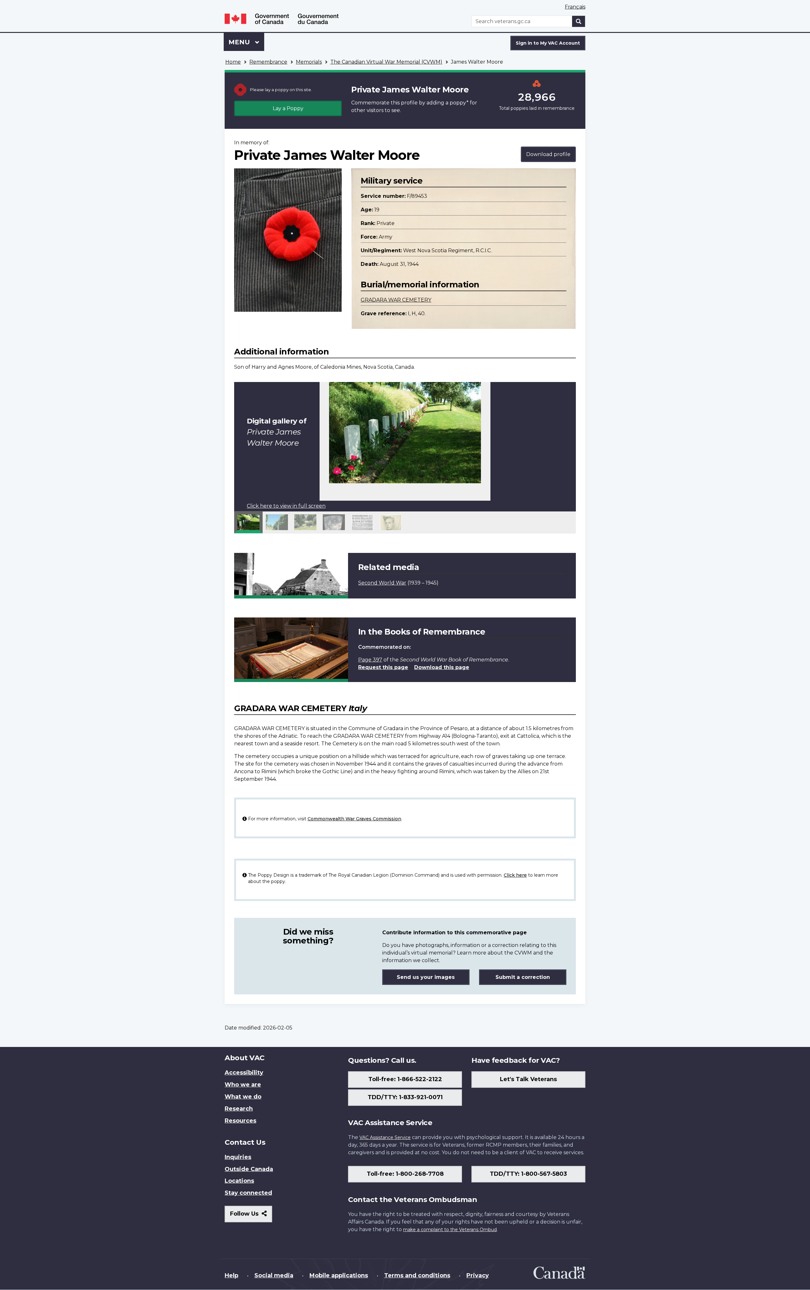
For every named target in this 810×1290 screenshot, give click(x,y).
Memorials (309, 62)
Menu (240, 42)
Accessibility (244, 1072)
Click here (515, 875)
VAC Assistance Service (385, 1137)
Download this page (441, 667)
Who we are (243, 1084)
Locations (239, 1180)
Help (231, 1275)
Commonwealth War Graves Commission (354, 819)
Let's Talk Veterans (528, 1079)
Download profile (548, 154)
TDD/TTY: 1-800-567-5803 (528, 1173)
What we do (243, 1096)
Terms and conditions (417, 1275)
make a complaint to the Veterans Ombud (450, 1229)
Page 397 (370, 660)
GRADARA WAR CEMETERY (396, 300)
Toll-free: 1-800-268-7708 (405, 1173)
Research (239, 1108)
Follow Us (251, 1216)
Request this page (383, 667)
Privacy (477, 1275)
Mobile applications (338, 1275)
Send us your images (426, 977)
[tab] (248, 522)
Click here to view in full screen (286, 506)
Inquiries (238, 1157)
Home (233, 62)
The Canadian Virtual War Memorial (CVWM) (386, 62)
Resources (240, 1120)
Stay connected (248, 1192)
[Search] (578, 21)
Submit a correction (522, 977)
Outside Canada (249, 1169)
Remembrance (268, 62)
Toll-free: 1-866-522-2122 (405, 1079)
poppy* (459, 103)
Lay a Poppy (288, 108)
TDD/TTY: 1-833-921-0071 (405, 1097)
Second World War (382, 583)
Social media (273, 1275)
